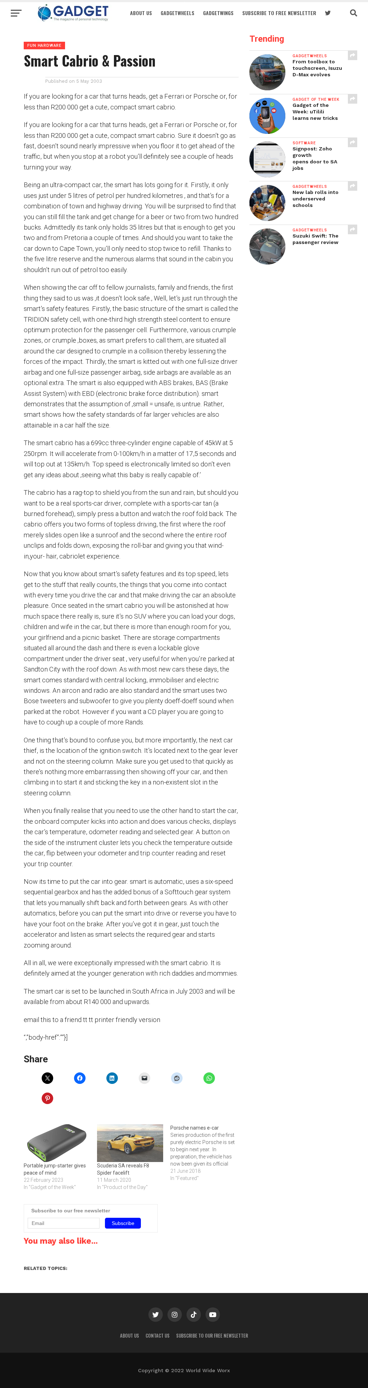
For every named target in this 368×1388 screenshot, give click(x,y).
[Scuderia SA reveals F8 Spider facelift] (130, 1143)
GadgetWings (218, 13)
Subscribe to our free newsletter (212, 1335)
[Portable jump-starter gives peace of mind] (57, 1143)
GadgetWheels (177, 13)
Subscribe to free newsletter (279, 13)
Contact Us (158, 1335)
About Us (141, 13)
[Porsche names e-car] (207, 1153)
